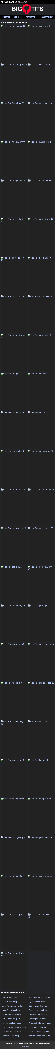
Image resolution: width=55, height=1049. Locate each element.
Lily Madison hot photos (38, 1014)
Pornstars (30, 17)
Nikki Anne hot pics (9, 997)
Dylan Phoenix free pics (38, 1002)
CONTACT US (30, 1046)
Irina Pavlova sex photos (12, 1014)
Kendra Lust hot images (11, 1023)
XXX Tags (18, 17)
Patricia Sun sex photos (38, 1010)
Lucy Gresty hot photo (11, 1010)
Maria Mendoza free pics (11, 1036)
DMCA (23, 1046)
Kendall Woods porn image (39, 997)
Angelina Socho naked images (40, 1023)
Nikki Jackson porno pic (38, 1027)
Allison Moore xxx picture (12, 1032)
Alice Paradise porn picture (12, 1006)
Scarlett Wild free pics (10, 1002)
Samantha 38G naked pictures (14, 1027)
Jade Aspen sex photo (37, 1019)
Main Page (6, 17)
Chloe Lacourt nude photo (39, 1032)
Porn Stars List (46, 17)
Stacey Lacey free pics (38, 1006)
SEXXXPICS (22, 2)
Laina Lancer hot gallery (11, 1019)
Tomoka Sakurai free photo (39, 1036)
